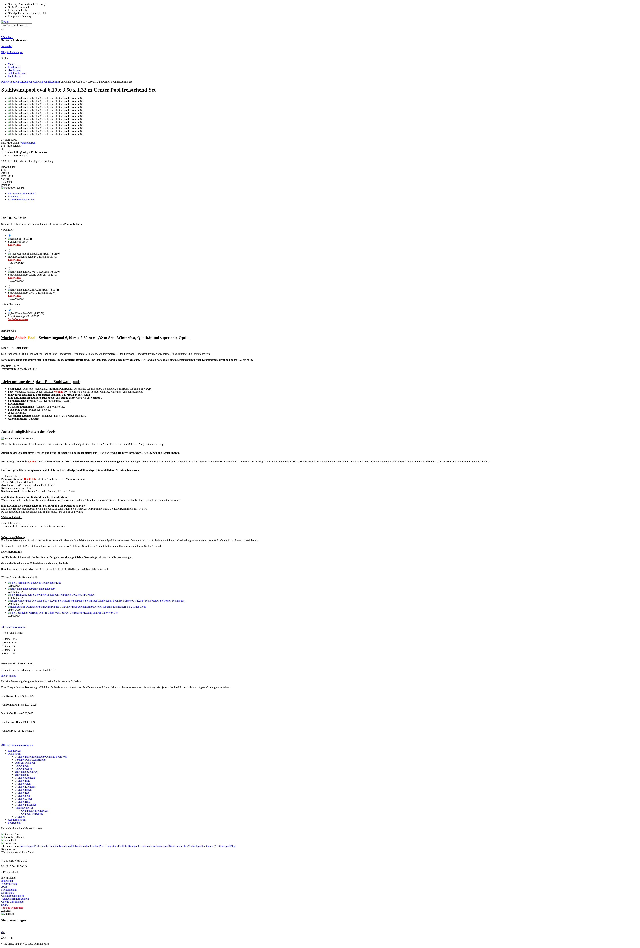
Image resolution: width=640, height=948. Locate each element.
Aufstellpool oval (28, 81)
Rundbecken (14, 67)
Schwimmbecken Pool (26, 771)
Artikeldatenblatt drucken (21, 199)
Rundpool (133, 846)
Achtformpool (222, 846)
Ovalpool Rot (22, 792)
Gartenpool (208, 846)
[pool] (5, 21)
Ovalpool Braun (23, 789)
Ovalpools (20, 816)
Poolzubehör (14, 76)
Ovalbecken (14, 70)
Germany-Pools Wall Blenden (30, 759)
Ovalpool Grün (23, 783)
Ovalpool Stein (22, 795)
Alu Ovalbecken (23, 768)
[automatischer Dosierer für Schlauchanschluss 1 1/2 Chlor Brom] (43, 606)
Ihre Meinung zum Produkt (22, 193)
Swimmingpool (27, 846)
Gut (3, 932)
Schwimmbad (22, 774)
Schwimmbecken (45, 846)
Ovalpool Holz (22, 801)
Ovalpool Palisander (25, 804)
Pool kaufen (92, 846)
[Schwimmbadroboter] (20, 588)
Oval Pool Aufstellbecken (34, 810)
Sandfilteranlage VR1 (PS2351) (25, 318)
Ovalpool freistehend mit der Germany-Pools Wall (41, 756)
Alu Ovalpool (22, 765)
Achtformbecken (17, 73)
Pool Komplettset (108, 846)
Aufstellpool (195, 846)
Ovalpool (144, 846)
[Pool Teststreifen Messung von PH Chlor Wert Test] (36, 612)
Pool (3, 81)
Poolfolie (123, 846)
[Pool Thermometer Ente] (22, 582)
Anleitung (13, 196)
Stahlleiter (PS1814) (18, 243)
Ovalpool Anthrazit (25, 777)
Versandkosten (28, 142)
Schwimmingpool (159, 846)
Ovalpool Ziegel (23, 798)
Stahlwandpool (62, 846)
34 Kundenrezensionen (13, 627)
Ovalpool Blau (22, 780)
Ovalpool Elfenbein (25, 786)
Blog (233, 846)
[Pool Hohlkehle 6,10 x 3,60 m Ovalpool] (30, 594)
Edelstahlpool (78, 846)
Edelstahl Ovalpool (25, 762)
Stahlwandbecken (178, 846)
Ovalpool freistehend (48, 81)
